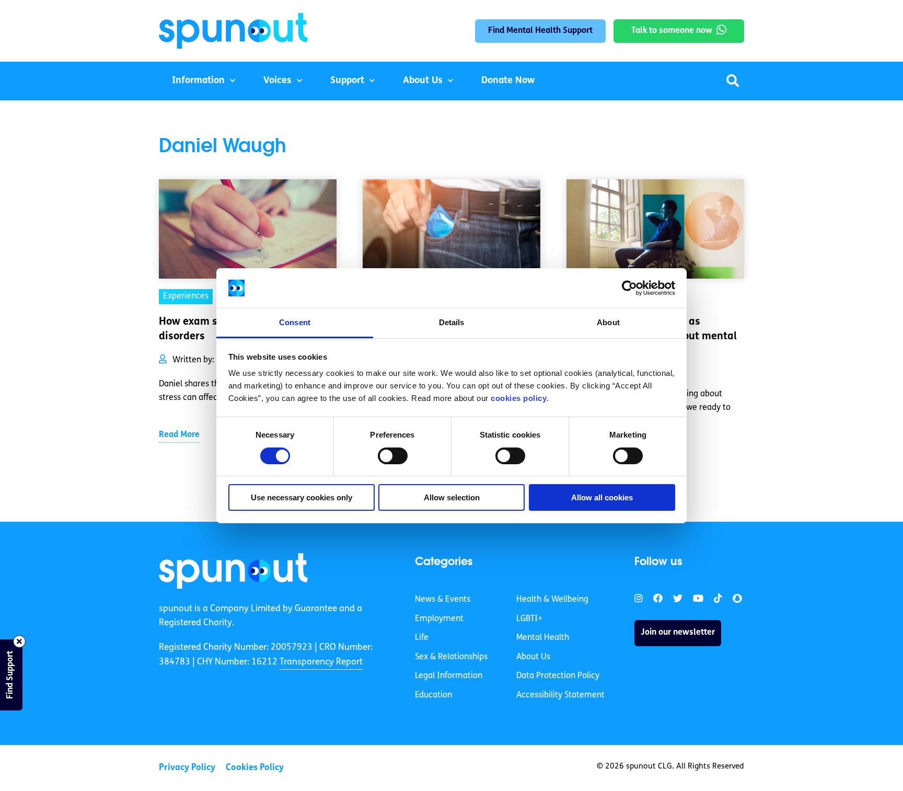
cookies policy (519, 398)
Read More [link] (179, 435)
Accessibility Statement (560, 695)
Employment (439, 619)
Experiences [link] (186, 296)
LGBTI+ (529, 619)
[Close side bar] (19, 641)
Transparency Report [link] (321, 662)
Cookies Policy (255, 767)
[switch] (393, 456)
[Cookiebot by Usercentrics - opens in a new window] (629, 288)
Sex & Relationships (451, 657)
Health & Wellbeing (552, 599)
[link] (233, 571)
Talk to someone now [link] (671, 31)
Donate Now (508, 81)
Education (433, 695)
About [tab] (608, 322)
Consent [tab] (294, 322)
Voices (277, 81)
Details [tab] (452, 322)
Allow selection (452, 497)
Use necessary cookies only (301, 497)
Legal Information (448, 676)
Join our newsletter (678, 632)
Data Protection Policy (557, 676)
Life (422, 638)
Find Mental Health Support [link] (540, 31)
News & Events (442, 599)
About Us (423, 81)
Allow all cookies (602, 497)
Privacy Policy (187, 767)
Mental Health (542, 638)
